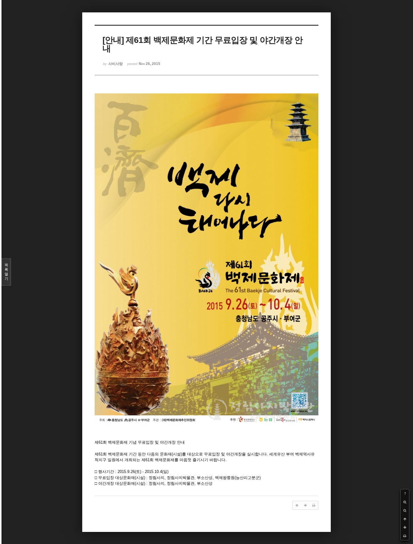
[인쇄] (405, 536)
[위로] (405, 519)
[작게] (405, 510)
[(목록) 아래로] (405, 527)
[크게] (405, 502)
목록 (6, 272)
